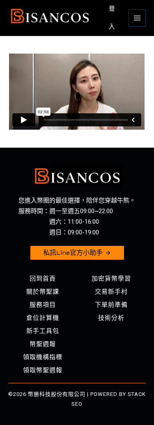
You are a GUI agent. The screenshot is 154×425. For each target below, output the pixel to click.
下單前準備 (111, 304)
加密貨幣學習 (111, 278)
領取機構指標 (42, 357)
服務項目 (43, 304)
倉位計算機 (42, 318)
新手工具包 (42, 331)
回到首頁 (43, 278)
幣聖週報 (43, 344)
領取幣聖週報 (42, 370)
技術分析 (111, 318)
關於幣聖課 (42, 291)
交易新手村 (111, 291)
